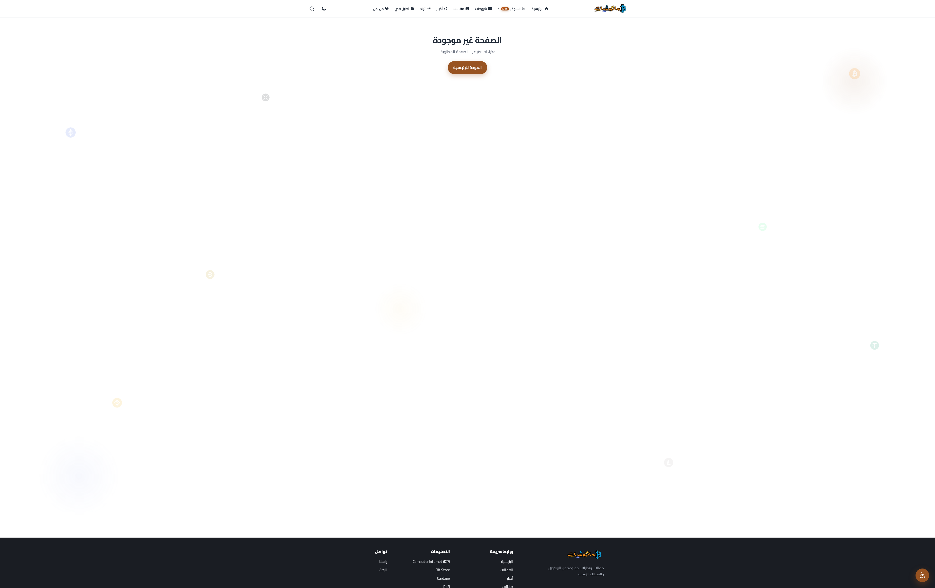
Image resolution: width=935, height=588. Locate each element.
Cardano (443, 578)
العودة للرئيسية (467, 67)
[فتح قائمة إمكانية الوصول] (922, 575)
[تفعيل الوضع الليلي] (323, 9)
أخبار (510, 578)
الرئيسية (507, 561)
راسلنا (383, 561)
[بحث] (312, 9)
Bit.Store (443, 569)
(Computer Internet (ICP (431, 561)
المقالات (506, 569)
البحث (383, 569)
